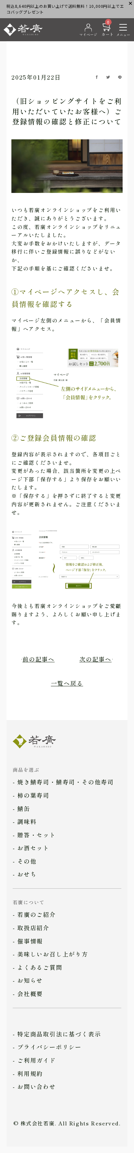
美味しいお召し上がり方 (52, 954)
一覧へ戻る (67, 683)
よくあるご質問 (39, 967)
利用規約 (30, 1074)
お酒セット (33, 848)
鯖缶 (23, 809)
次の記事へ (95, 659)
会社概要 (30, 994)
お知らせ (30, 980)
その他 (26, 861)
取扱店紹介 (33, 928)
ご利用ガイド (36, 1060)
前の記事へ (38, 659)
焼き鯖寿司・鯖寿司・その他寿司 (65, 782)
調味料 (26, 821)
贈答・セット (36, 835)
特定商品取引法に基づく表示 (59, 1034)
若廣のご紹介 (36, 914)
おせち (26, 874)
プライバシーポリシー (49, 1047)
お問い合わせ (36, 1087)
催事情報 (30, 941)
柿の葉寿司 (33, 795)
